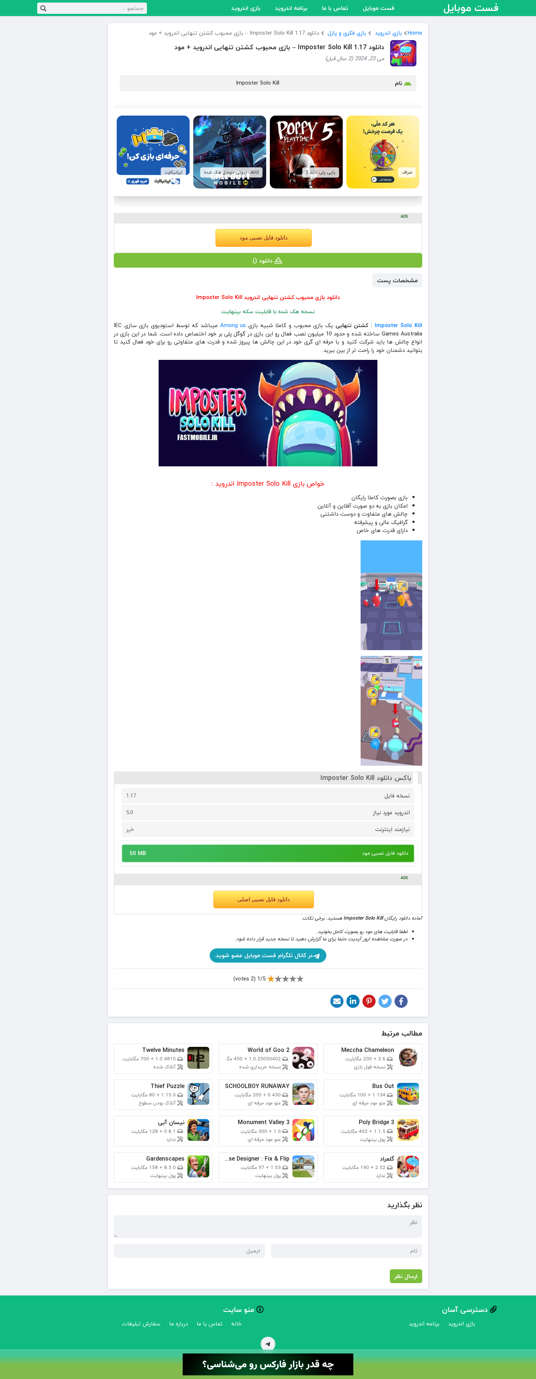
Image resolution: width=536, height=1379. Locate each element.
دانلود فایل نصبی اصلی (263, 899)
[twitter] (385, 1001)
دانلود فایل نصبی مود (264, 238)
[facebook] (401, 1001)
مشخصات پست (397, 280)
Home (415, 33)
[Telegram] (268, 1344)
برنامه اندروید (291, 8)
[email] (336, 1001)
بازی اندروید (245, 8)
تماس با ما (335, 8)
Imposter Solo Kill (398, 325)
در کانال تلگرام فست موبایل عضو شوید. (263, 955)
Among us (233, 325)
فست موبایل (379, 8)
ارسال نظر (406, 1276)
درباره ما (178, 1323)
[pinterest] (369, 1001)
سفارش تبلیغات (141, 1323)
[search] (43, 8)
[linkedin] (353, 1001)
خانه (236, 1323)
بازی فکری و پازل (347, 33)
